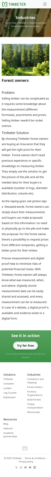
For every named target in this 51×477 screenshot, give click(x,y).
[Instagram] (21, 467)
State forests (34, 399)
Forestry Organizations (34, 393)
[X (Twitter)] (16, 467)
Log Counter (10, 392)
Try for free (25, 345)
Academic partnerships (10, 434)
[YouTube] (30, 467)
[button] (45, 4)
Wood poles (33, 412)
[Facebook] (25, 467)
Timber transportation (35, 406)
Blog (5, 423)
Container (8, 383)
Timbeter (8, 379)
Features (8, 428)
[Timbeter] (14, 4)
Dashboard (9, 397)
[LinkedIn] (34, 467)
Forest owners (35, 387)
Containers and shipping (35, 380)
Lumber (7, 388)
